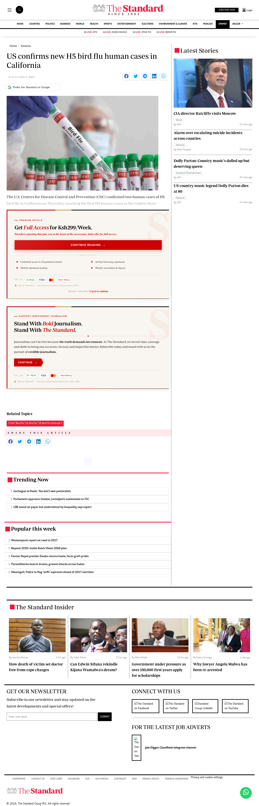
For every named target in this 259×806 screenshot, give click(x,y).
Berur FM (168, 32)
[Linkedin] (207, 706)
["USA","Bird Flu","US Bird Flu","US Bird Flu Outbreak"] (35, 423)
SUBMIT (105, 716)
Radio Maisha (116, 32)
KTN (195, 24)
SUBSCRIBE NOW (227, 10)
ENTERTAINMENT (127, 24)
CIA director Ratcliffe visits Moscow (205, 113)
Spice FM (143, 32)
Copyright (120, 779)
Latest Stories (199, 50)
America (26, 46)
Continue (28, 362)
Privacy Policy (150, 779)
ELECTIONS (147, 24)
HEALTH (94, 24)
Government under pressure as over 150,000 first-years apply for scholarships (159, 670)
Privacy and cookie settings (207, 777)
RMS (134, 779)
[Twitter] (177, 706)
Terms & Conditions (176, 779)
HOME (20, 24)
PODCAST (208, 24)
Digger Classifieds (161, 747)
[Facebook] (147, 706)
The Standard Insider (45, 607)
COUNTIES (34, 24)
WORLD (80, 24)
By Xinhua (14, 77)
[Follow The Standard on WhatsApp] (245, 792)
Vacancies (74, 779)
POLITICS (50, 24)
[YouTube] (237, 706)
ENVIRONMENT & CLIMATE (173, 24)
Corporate (19, 779)
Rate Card (56, 779)
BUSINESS (65, 24)
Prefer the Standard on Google (31, 87)
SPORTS (108, 24)
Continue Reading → (88, 244)
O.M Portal (101, 779)
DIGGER (236, 24)
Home (13, 46)
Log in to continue (99, 291)
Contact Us (38, 779)
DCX (87, 779)
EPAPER (223, 24)
